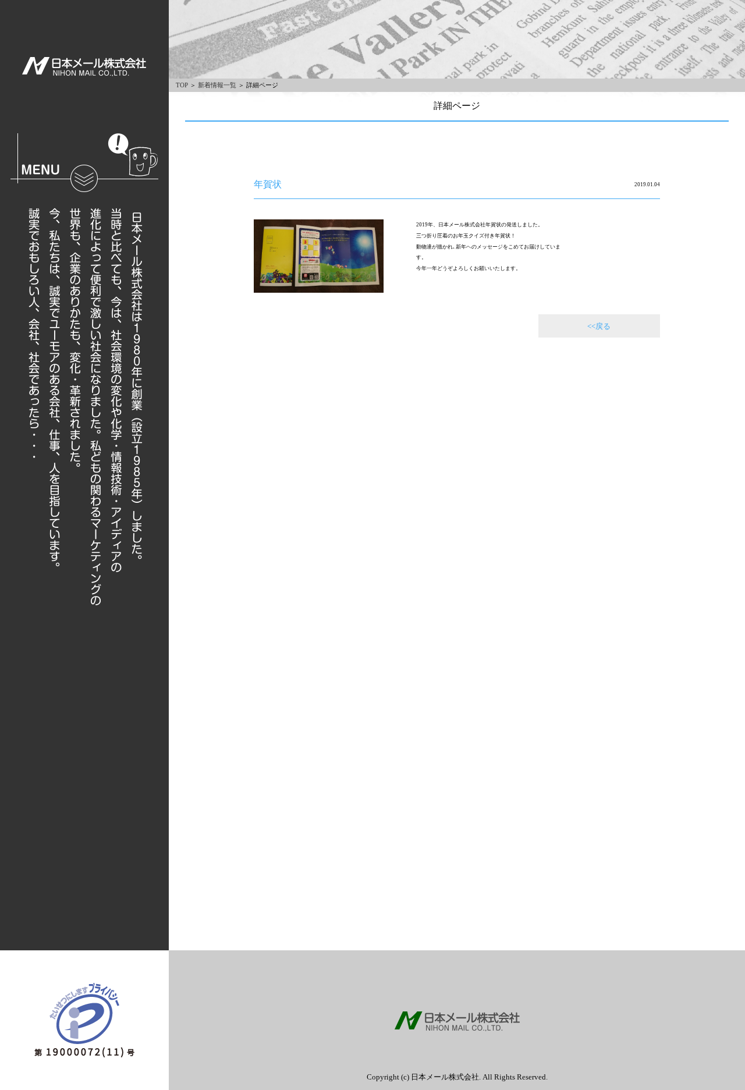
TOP (182, 84)
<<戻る (599, 326)
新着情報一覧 (217, 84)
